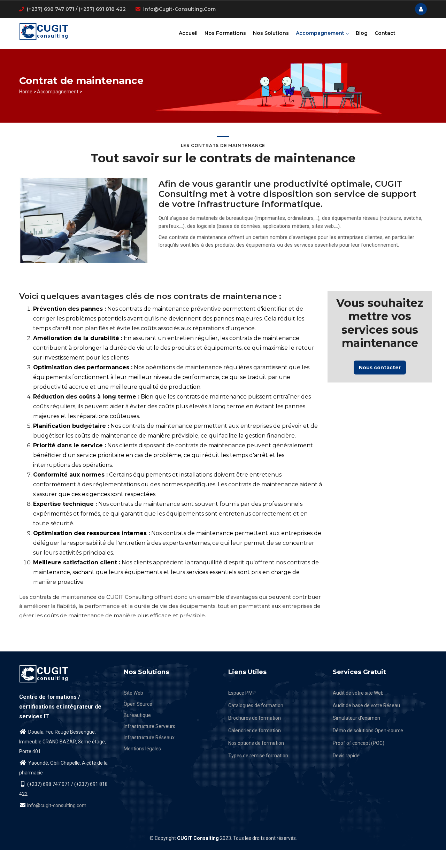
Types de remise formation (258, 755)
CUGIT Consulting (198, 838)
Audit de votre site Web (358, 693)
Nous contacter (380, 367)
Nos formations (225, 33)
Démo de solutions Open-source (368, 730)
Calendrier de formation (254, 730)
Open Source (138, 704)
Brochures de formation (254, 718)
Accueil (188, 33)
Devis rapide (346, 755)
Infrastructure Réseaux (149, 737)
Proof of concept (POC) (358, 743)
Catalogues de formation (255, 705)
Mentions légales (142, 748)
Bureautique (137, 715)
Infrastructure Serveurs (149, 726)
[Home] (44, 31)
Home (25, 91)
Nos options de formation (256, 743)
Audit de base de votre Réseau (366, 705)
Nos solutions (271, 33)
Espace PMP (242, 693)
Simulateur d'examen (356, 718)
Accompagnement (321, 33)
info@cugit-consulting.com (179, 9)
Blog (362, 33)
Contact (385, 33)
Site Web (133, 693)
